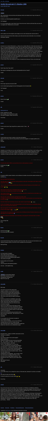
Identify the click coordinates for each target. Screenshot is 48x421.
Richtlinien (12, 407)
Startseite (2, 407)
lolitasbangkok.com (4, 110)
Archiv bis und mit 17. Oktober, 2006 (13, 4)
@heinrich (3, 274)
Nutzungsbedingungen (20, 407)
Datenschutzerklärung (29, 407)
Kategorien (7, 407)
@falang (2, 13)
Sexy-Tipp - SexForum (5, 1)
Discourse (9, 410)
